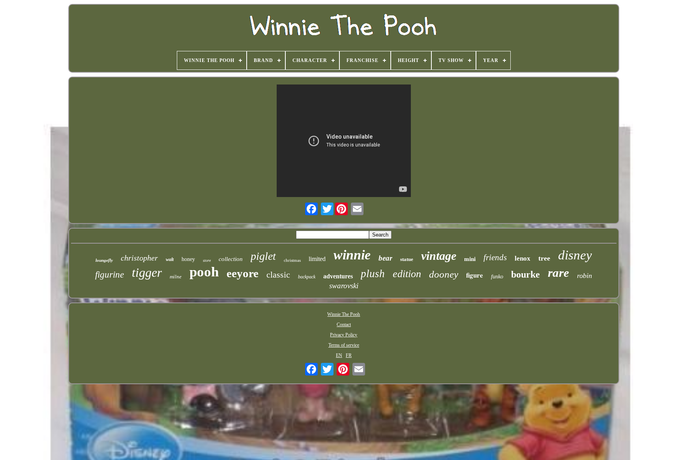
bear (385, 258)
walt (170, 259)
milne (176, 277)
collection (231, 259)
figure (474, 275)
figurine (109, 275)
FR (349, 355)
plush (373, 274)
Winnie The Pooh (343, 314)
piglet (263, 256)
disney (575, 255)
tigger (147, 272)
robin (584, 276)
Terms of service (343, 345)
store (207, 260)
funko (497, 277)
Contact (344, 324)
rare (558, 273)
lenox (522, 258)
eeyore (243, 273)
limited (317, 258)
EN (339, 355)
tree (544, 258)
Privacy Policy (343, 335)
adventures (338, 276)
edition (407, 274)
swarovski (343, 286)
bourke (525, 274)
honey (188, 259)
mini (470, 259)
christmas (292, 260)
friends (495, 257)
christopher (139, 257)
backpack (306, 277)
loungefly (104, 260)
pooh (204, 272)
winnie (352, 255)
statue (406, 259)
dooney (443, 274)
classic (278, 275)
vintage (438, 255)
